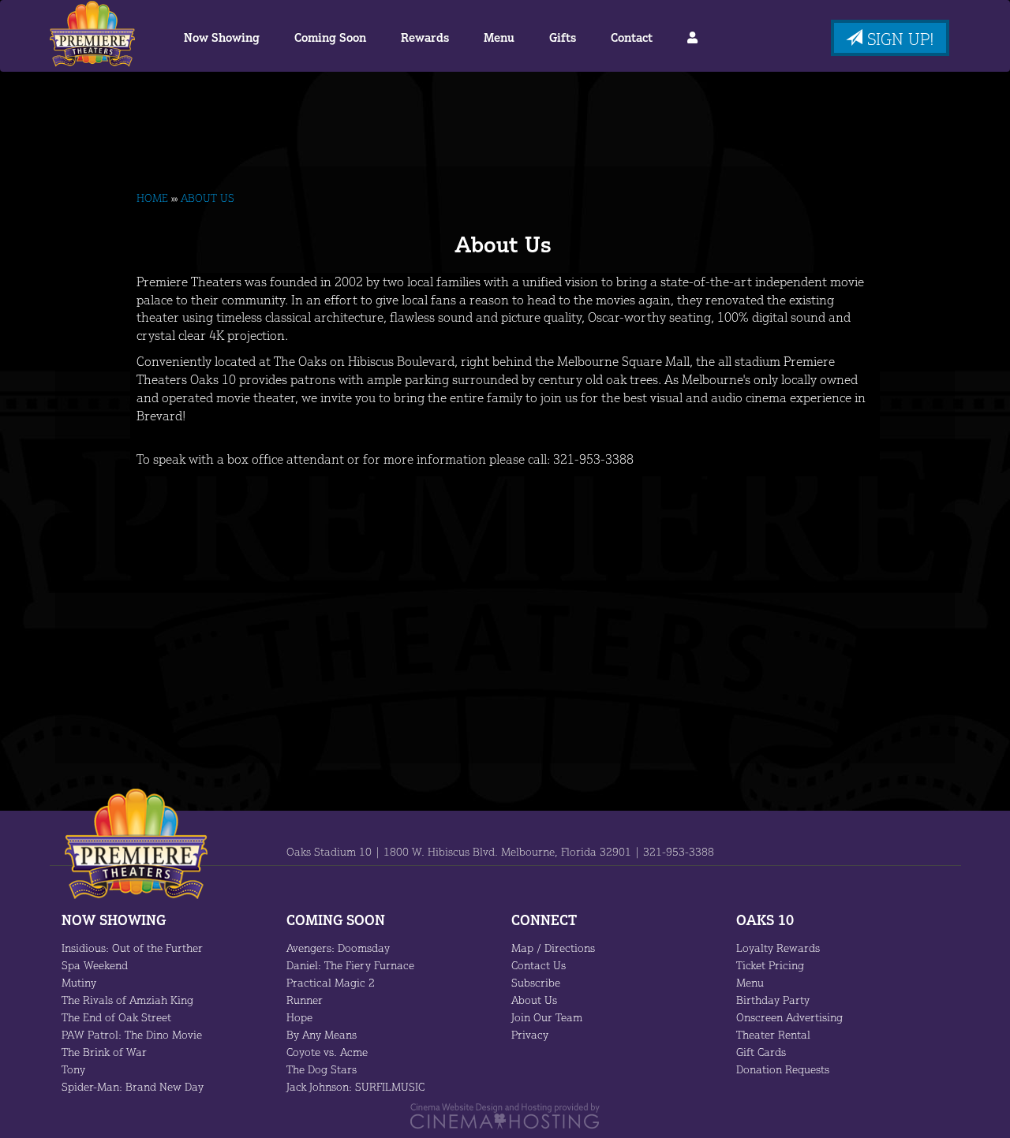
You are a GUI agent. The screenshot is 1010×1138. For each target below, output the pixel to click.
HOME (152, 197)
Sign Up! (898, 38)
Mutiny (79, 982)
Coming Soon (330, 37)
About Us (534, 999)
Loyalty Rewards (778, 947)
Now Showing (222, 37)
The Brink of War (104, 1051)
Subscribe (535, 982)
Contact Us (538, 965)
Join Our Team (546, 1017)
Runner (304, 999)
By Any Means (321, 1034)
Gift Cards (761, 1051)
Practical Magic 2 (330, 982)
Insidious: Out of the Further (132, 947)
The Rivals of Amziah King (127, 999)
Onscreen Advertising (789, 1017)
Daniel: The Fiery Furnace (350, 965)
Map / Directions (553, 947)
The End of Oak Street (116, 1017)
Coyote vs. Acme (327, 1051)
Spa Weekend (95, 965)
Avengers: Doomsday (338, 947)
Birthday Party (773, 999)
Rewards (425, 37)
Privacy (529, 1034)
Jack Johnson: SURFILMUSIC (355, 1086)
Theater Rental (773, 1034)
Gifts (562, 37)
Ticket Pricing (770, 965)
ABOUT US (207, 197)
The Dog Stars (321, 1069)
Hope (299, 1017)
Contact (632, 37)
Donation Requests (782, 1069)
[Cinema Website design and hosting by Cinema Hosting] (505, 1114)
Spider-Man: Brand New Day (133, 1086)
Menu (499, 37)
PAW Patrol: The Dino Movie (132, 1034)
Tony (73, 1069)
